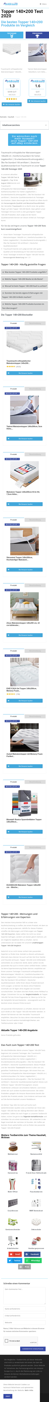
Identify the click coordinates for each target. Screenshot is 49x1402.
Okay (8, 1396)
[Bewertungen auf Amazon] (11, 99)
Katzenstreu (13, 1173)
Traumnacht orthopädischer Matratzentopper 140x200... (18, 362)
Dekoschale (36, 1229)
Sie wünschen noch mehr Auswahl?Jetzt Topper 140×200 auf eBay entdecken (24, 140)
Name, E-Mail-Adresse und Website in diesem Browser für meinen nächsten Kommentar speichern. (24, 1330)
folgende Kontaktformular (33, 1116)
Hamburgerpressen (36, 1248)
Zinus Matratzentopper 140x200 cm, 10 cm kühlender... (23, 624)
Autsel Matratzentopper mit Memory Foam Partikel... (24, 755)
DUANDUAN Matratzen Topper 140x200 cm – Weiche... (23, 886)
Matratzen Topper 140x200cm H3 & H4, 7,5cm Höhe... (23, 493)
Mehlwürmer (13, 1154)
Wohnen (5, 1137)
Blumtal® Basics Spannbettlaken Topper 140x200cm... (24, 821)
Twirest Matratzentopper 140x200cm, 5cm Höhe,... (24, 427)
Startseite (3, 117)
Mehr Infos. (29, 1390)
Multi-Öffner (13, 1192)
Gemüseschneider (12, 1229)
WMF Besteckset (36, 1211)
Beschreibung (35, 323)
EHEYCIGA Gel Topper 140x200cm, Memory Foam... (21, 690)
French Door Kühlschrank (36, 1173)
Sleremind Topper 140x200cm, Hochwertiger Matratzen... (19, 559)
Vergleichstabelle (32, 994)
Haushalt (11, 117)
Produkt (13, 323)
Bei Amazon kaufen (12, 104)
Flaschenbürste (36, 1192)
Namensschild (36, 1154)
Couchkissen (13, 1211)
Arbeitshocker (13, 1248)
